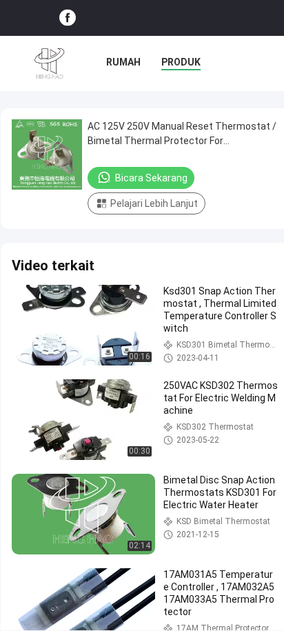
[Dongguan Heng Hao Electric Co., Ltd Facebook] (67, 18)
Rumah (123, 62)
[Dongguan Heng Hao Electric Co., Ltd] (49, 63)
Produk (181, 62)
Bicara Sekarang (151, 177)
